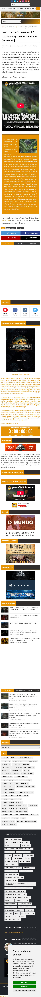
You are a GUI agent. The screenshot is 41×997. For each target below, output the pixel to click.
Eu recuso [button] (24, 986)
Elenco (26, 770)
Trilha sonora (30, 821)
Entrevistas (6, 774)
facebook (33, 243)
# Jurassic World (11, 228)
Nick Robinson (21, 808)
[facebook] (12, 1)
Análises (5, 758)
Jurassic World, (32, 46)
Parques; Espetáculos (10, 815)
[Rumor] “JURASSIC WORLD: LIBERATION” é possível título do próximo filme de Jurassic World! (22, 696)
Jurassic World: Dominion (11, 799)
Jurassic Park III (8, 786)
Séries (23, 818)
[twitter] (15, 1)
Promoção (5, 818)
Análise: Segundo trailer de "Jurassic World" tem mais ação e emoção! (24, 608)
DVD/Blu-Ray (31, 8)
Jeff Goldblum (7, 777)
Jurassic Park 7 (8, 783)
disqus (7, 243)
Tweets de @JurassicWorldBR (13, 932)
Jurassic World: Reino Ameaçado (14, 805)
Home (3, 26)
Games (30, 774)
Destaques (6, 770)
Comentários (33, 690)
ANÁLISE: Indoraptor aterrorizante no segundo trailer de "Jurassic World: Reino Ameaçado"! (23, 632)
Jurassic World (11, 26)
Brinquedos (6, 764)
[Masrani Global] (20, 585)
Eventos (16, 774)
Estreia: (9, 423)
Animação (14, 758)
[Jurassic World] (20, 575)
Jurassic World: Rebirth (20, 374)
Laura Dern (33, 805)
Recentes (7, 690)
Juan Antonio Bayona (10, 780)
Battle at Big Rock (20, 761)
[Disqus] (20, 273)
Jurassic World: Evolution (12, 802)
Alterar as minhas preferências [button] (25, 990)
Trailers (19, 26)
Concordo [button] (24, 982)
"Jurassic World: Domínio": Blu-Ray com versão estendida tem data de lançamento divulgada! (25, 640)
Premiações (24, 815)
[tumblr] (17, 1)
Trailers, (4, 48)
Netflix (11, 808)
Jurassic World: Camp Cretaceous (15, 796)
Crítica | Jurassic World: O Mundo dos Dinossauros (24, 616)
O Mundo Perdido (8, 812)
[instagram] (23, 1)
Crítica (31, 767)
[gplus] (26, 1)
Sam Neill (15, 818)
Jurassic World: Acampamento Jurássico (17, 793)
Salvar (13, 238)
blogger (20, 243)
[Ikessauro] (20, 549)
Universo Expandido (9, 824)
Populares (20, 690)
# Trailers (20, 228)
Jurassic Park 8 (22, 783)
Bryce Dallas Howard (21, 764)
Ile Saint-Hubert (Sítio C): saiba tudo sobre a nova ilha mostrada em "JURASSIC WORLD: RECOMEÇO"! (23, 706)
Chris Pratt (6, 767)
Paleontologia (21, 812)
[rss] (28, 1)
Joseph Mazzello (21, 777)
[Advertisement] (20, 666)
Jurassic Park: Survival (25, 786)
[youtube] (20, 1)
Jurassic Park (25, 780)
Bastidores (6, 761)
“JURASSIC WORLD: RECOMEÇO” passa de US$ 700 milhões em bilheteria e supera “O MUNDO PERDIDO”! (24, 716)
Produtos (34, 815)
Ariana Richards (26, 758)
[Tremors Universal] (20, 558)
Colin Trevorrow (19, 767)
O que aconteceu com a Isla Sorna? (23, 623)
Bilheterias (33, 761)
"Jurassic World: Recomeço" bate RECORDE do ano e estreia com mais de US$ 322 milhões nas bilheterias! (24, 733)
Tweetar (13, 233)
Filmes (23, 774)
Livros (4, 808)
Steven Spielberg (8, 821)
